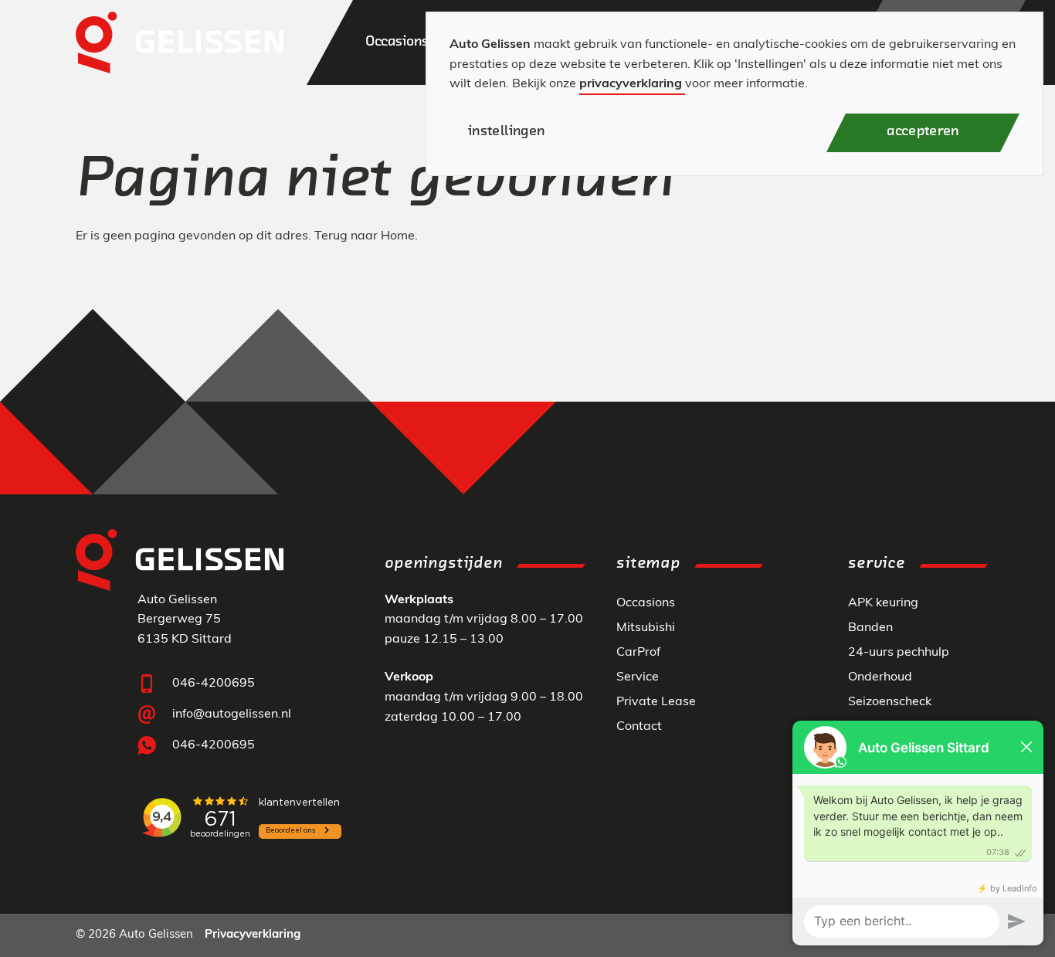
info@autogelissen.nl (231, 714)
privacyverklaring (630, 84)
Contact (639, 727)
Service (637, 677)
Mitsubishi (645, 628)
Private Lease (656, 702)
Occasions (645, 603)
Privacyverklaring (252, 935)
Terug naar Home (364, 236)
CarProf (638, 652)
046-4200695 (213, 683)
